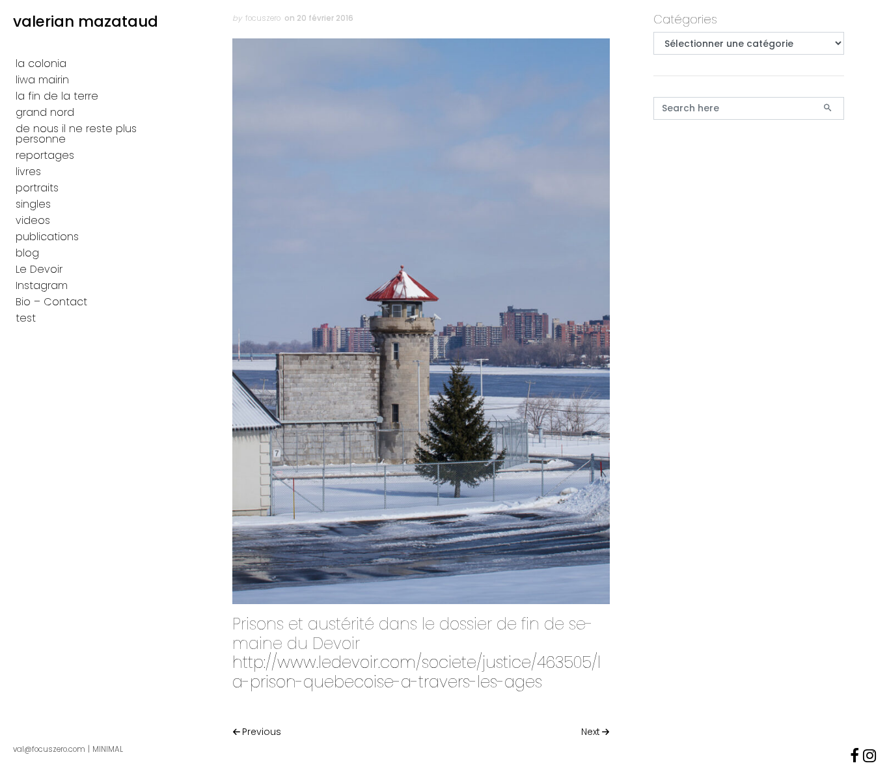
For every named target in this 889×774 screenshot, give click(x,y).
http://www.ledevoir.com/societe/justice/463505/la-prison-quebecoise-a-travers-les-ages (416, 672)
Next (590, 731)
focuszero (262, 18)
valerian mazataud (85, 21)
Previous (261, 731)
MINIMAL (107, 749)
